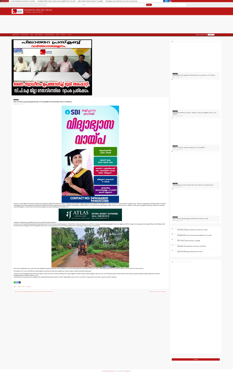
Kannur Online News (38, 10)
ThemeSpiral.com (127, 371)
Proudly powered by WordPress (108, 371)
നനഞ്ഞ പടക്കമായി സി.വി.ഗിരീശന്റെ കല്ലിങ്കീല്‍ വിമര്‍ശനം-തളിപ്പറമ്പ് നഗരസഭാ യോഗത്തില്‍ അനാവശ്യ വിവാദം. (33, 291)
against (15, 286)
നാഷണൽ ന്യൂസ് (24, 34)
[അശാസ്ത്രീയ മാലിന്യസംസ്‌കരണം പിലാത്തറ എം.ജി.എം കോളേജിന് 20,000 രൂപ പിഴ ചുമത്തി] (196, 94)
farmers (23, 286)
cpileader (19, 286)
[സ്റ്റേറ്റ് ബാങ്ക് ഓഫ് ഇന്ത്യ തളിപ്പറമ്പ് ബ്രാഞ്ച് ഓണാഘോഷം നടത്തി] (196, 201)
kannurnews (28, 286)
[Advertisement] (116, 24)
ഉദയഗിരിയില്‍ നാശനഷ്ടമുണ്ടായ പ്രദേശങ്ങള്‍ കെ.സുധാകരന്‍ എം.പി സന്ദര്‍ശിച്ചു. (18, 1)
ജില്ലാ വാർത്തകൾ (39, 34)
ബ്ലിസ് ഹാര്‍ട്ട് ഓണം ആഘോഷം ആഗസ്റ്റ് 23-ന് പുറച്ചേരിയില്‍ (90, 1)
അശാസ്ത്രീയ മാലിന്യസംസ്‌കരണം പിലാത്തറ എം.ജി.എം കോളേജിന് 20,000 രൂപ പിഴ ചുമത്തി (56, 1)
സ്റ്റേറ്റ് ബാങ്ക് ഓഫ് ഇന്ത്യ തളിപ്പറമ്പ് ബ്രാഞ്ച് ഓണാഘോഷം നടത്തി (190, 218)
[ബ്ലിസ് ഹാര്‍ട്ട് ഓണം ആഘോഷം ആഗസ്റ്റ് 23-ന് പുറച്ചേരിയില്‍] (196, 130)
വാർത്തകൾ (16, 99)
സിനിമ (57, 34)
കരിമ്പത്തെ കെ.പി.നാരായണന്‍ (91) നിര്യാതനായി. (157, 291)
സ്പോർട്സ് (62, 34)
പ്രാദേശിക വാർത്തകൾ (49, 34)
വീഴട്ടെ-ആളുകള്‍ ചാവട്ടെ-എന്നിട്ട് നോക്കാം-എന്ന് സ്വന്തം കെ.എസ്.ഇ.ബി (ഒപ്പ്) (121, 1)
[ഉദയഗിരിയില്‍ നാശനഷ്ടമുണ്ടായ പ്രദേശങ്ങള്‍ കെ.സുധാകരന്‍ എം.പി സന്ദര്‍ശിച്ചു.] (196, 56)
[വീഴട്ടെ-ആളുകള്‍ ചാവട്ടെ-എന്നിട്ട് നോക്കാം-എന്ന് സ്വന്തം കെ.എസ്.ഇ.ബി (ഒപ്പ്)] (196, 166)
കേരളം (31, 34)
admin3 (174, 77)
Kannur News (16, 104)
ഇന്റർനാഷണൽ (16, 34)
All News (69, 34)
